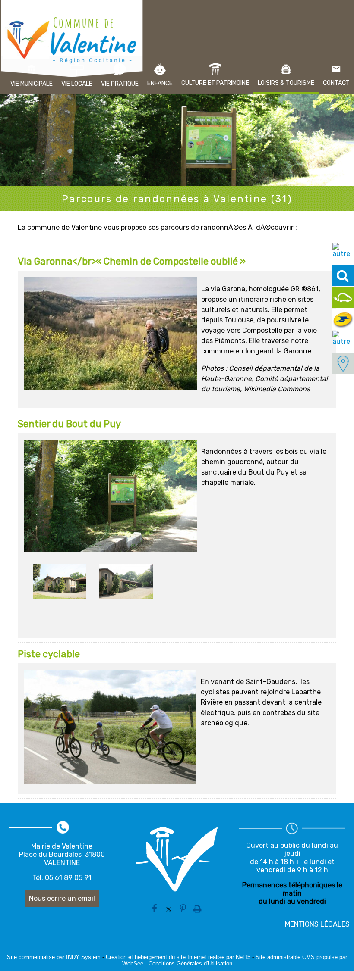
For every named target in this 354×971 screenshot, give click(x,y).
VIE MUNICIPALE (31, 83)
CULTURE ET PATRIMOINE (215, 83)
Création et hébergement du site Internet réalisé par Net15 (178, 957)
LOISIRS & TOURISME (286, 83)
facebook (154, 907)
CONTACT (336, 83)
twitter (168, 907)
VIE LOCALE (76, 83)
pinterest (183, 907)
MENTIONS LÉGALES (317, 924)
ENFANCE (160, 83)
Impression (197, 906)
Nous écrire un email (62, 898)
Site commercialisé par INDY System (54, 957)
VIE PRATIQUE (120, 83)
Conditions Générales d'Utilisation (190, 963)
